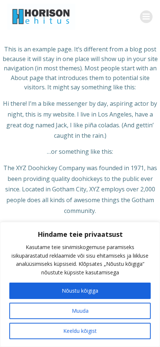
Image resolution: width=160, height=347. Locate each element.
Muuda (80, 310)
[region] (80, 284)
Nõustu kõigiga (80, 290)
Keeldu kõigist (80, 330)
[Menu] (146, 16)
